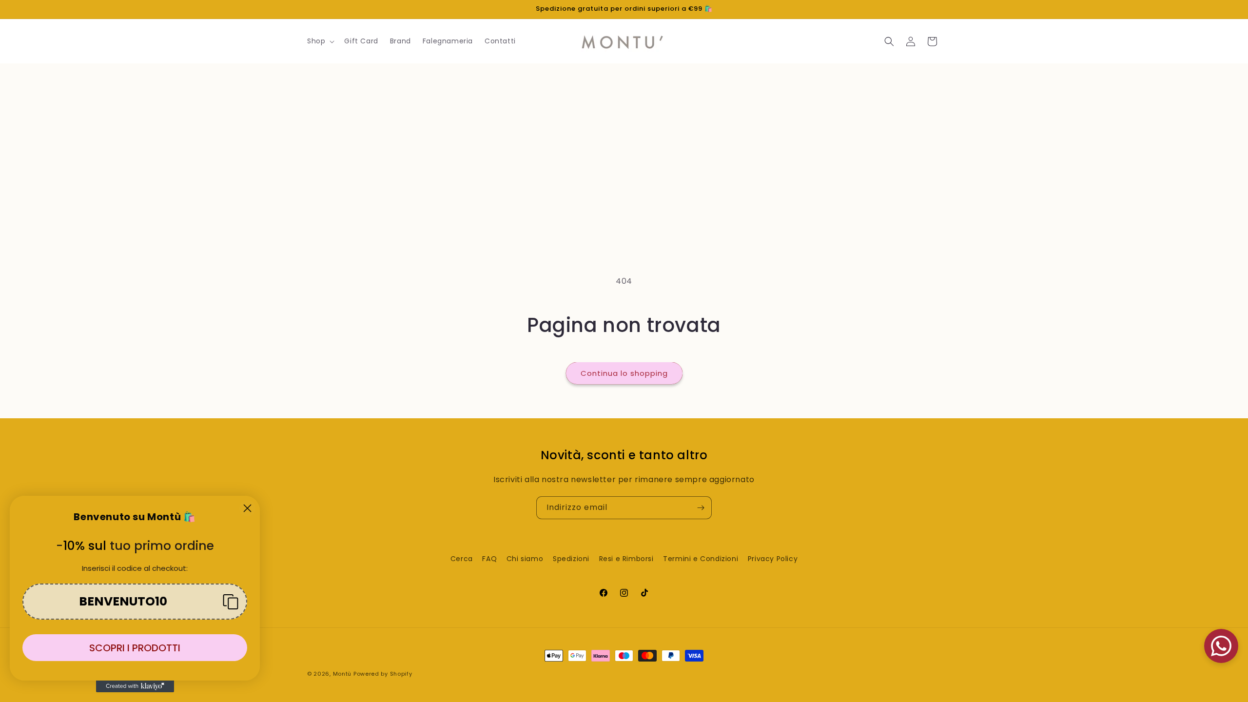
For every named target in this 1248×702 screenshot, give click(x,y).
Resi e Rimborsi (626, 559)
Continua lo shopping (624, 373)
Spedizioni (571, 559)
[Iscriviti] (700, 507)
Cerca (461, 559)
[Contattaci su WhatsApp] (1221, 646)
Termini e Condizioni (700, 559)
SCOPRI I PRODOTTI (134, 648)
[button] (319, 41)
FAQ (489, 559)
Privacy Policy (773, 559)
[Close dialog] (247, 508)
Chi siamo (525, 559)
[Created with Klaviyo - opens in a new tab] (135, 686)
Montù (342, 674)
